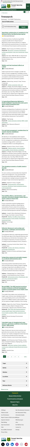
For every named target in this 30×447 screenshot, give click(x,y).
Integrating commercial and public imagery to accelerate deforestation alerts (14, 258)
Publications (4, 13)
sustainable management (8, 249)
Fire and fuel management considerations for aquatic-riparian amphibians (15, 131)
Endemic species (12, 148)
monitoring (5, 347)
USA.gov (17, 417)
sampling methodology (20, 50)
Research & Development (8, 10)
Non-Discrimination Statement (22, 410)
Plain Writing (4, 422)
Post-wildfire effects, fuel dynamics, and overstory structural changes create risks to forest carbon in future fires (15, 197)
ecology (10, 247)
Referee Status (7, 385)
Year (4, 381)
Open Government (5, 424)
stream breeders (21, 148)
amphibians (21, 150)
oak (13, 247)
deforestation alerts (13, 277)
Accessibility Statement (6, 429)
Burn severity (21, 216)
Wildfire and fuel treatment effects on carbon (13, 66)
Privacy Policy (4, 432)
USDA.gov (3, 410)
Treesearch (15, 393)
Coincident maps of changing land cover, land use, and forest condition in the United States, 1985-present (14, 324)
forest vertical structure (19, 311)
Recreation (10, 50)
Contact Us (18, 427)
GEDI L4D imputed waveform (18, 309)
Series (4, 368)
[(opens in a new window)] (3, 444)
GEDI (9, 309)
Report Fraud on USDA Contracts (8, 417)
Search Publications (8, 21)
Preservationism (12, 184)
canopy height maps (7, 311)
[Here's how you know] (15, 2)
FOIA (2, 427)
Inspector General (5, 420)
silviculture (22, 247)
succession (14, 85)
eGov (17, 422)
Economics (4, 186)
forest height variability (8, 312)
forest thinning (14, 150)
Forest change (14, 218)
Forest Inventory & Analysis (15, 399)
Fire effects (15, 216)
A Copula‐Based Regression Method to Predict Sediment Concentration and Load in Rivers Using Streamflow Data (15, 103)
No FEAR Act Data (20, 424)
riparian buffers (5, 150)
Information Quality (20, 415)
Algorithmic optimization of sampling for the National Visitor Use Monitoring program (15, 33)
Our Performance (5, 415)
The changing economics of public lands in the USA (14, 167)
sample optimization (7, 52)
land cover (10, 345)
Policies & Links (4, 412)
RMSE (15, 312)
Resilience (10, 186)
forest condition (22, 345)
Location (5, 376)
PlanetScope (22, 277)
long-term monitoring (18, 52)
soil (22, 85)
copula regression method (14, 120)
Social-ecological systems (19, 186)
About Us (15, 405)
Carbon (10, 85)
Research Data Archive (15, 396)
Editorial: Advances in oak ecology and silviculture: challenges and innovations (13, 228)
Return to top (4, 389)
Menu (28, 6)
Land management (6, 188)
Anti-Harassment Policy (21, 412)
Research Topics (15, 402)
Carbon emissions (6, 218)
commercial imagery (12, 278)
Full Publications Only (10, 26)
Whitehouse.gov (19, 420)
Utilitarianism (20, 184)
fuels (19, 85)
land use (15, 345)
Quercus (17, 247)
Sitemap (17, 429)
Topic (4, 363)
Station (5, 372)
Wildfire (10, 216)
